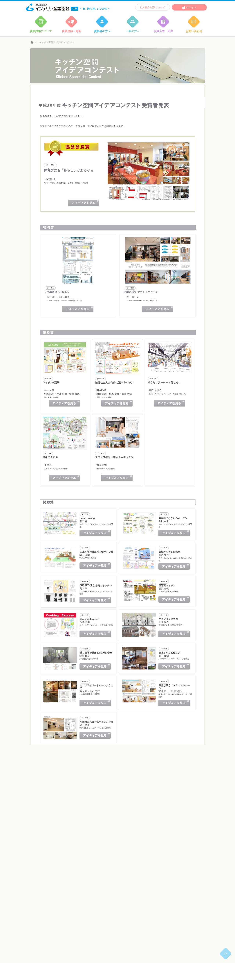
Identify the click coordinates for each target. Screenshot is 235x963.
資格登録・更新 (71, 31)
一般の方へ (133, 31)
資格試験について (41, 31)
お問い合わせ (194, 31)
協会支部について (154, 7)
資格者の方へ (102, 31)
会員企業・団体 (163, 31)
